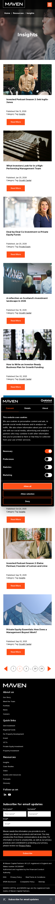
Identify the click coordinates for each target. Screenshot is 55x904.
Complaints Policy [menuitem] (27, 882)
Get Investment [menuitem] (9, 726)
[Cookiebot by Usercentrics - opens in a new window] (41, 401)
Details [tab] (27, 408)
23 (35, 668)
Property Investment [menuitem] (11, 751)
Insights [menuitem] (6, 762)
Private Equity (25, 247)
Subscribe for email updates (23, 899)
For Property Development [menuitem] (13, 734)
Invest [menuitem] (5, 738)
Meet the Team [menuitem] (9, 701)
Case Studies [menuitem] (8, 766)
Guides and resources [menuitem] (12, 775)
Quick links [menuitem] (9, 720)
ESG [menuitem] (4, 877)
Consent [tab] (10, 408)
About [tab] (45, 408)
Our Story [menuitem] (7, 697)
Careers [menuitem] (6, 714)
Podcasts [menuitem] (6, 779)
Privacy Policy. (25, 846)
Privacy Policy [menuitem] (16, 877)
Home (7, 13)
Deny (27, 501)
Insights (22, 114)
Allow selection (27, 494)
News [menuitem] (5, 710)
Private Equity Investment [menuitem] (13, 746)
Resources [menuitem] (9, 757)
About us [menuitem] (8, 692)
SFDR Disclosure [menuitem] (9, 882)
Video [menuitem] (5, 771)
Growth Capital (25, 180)
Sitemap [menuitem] (41, 882)
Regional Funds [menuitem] (9, 730)
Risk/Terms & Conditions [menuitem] (35, 877)
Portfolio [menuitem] (6, 706)
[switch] (48, 459)
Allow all (27, 486)
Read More (16, 122)
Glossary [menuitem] (6, 783)
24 (42, 668)
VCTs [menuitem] (5, 742)
